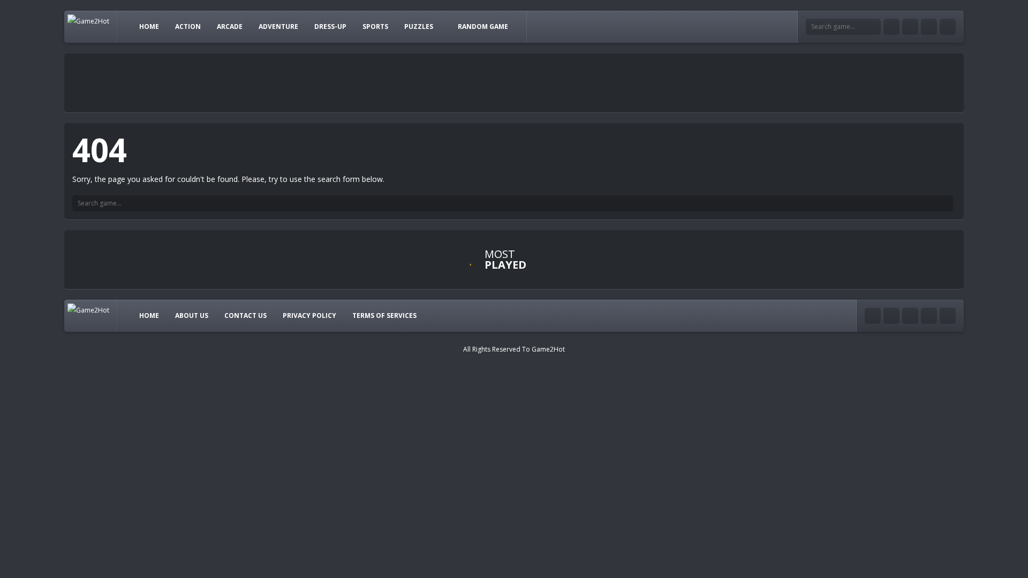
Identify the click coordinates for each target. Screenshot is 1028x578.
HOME (149, 26)
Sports (375, 26)
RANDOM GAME (483, 26)
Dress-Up (330, 26)
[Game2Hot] (88, 20)
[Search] (872, 26)
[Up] (948, 316)
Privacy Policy (309, 315)
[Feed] (948, 27)
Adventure (278, 26)
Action (188, 26)
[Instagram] (929, 27)
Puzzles (418, 26)
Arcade (230, 26)
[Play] (594, 262)
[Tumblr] (910, 27)
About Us (191, 315)
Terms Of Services (384, 315)
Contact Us (245, 315)
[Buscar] (945, 203)
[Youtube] (891, 27)
